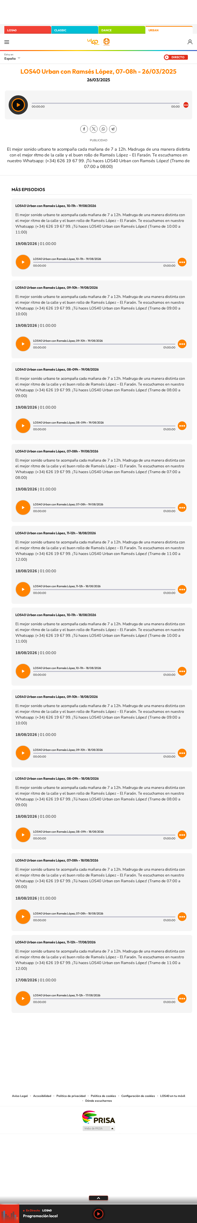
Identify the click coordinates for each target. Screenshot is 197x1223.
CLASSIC (60, 30)
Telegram (113, 129)
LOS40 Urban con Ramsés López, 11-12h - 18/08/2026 (55, 533)
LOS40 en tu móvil (172, 1096)
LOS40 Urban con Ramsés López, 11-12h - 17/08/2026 (55, 942)
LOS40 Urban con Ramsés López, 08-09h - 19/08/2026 (57, 369)
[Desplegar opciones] (186, 105)
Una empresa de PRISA (98, 1117)
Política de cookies (103, 1096)
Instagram (70, 1037)
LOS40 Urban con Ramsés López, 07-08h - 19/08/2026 (56, 451)
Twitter (94, 129)
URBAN (153, 30)
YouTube (89, 1037)
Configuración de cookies (138, 1096)
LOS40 (12, 30)
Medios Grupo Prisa (98, 1128)
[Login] (190, 42)
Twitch (118, 1037)
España (10, 58)
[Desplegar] (98, 1198)
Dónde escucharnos (98, 1101)
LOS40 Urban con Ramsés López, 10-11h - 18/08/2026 (55, 615)
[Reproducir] (18, 105)
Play (98, 1214)
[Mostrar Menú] (7, 42)
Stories (127, 1037)
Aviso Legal (20, 1096)
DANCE (106, 30)
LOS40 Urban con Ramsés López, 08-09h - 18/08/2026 (57, 778)
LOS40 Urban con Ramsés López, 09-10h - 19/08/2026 (56, 287)
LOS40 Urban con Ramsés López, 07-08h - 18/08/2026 (56, 860)
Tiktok (79, 1037)
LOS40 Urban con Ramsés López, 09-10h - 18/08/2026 (56, 697)
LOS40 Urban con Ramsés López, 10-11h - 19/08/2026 (55, 206)
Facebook (84, 129)
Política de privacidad (71, 1096)
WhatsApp (103, 129)
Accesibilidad (42, 1096)
